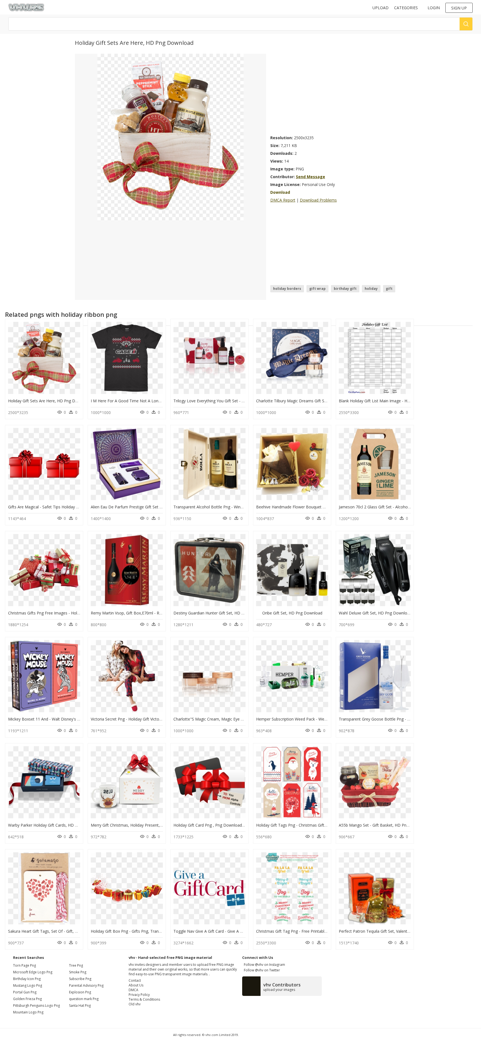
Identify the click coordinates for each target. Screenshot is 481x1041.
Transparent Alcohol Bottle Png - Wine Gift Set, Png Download (229, 507)
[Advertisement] (338, 93)
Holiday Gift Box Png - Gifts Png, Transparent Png (135, 931)
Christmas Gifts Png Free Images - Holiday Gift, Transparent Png (66, 613)
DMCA (133, 990)
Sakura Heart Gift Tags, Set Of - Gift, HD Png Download (58, 931)
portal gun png (24, 992)
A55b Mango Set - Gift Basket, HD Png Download (383, 825)
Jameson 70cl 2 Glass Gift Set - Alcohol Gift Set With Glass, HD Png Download (409, 507)
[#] (170, 136)
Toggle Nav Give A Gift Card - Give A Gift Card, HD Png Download (232, 931)
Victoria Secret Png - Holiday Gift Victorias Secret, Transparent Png (150, 719)
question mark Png (84, 998)
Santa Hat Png (80, 1005)
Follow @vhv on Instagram (263, 964)
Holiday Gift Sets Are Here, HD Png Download (49, 400)
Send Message (310, 176)
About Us (136, 985)
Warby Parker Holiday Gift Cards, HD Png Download (55, 825)
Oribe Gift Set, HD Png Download (292, 613)
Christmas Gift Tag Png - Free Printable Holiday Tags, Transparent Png (319, 931)
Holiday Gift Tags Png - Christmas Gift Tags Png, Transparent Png (315, 825)
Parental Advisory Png (86, 985)
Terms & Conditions (144, 999)
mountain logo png (28, 1012)
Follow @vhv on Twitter (261, 970)
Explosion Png (80, 992)
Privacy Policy (139, 994)
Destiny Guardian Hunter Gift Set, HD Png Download (220, 613)
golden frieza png (27, 998)
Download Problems (318, 200)
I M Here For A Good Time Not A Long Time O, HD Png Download (151, 400)
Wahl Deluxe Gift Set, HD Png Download (375, 613)
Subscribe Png (80, 978)
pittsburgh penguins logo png (36, 1005)
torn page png (24, 965)
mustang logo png (27, 985)
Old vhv (135, 1004)
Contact (135, 980)
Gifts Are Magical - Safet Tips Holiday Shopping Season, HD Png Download (75, 507)
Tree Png (76, 965)
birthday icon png (27, 978)
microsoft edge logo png (32, 972)
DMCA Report (282, 200)
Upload (380, 7)
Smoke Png (77, 972)
